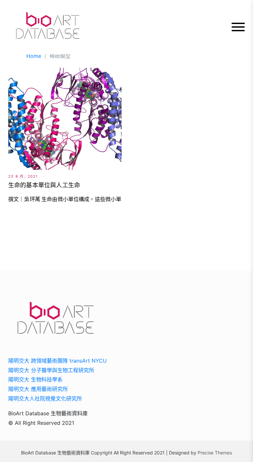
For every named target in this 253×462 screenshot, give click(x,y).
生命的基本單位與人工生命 (44, 185)
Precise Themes (215, 452)
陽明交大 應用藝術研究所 (38, 389)
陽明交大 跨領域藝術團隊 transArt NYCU (57, 360)
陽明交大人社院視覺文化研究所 (45, 398)
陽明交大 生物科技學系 (35, 379)
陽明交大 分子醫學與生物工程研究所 (51, 370)
